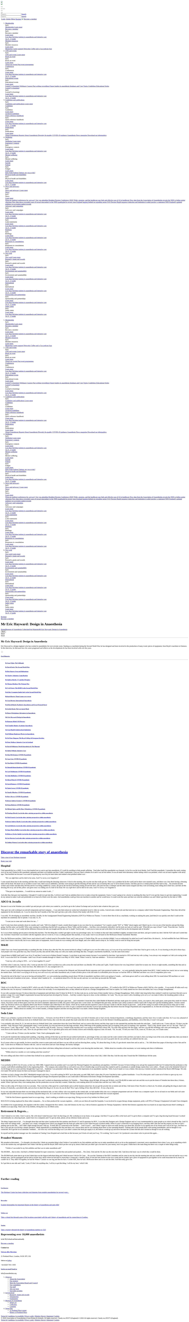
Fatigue (7, 165)
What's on (13, 1303)
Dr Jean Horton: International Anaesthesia (18, 700)
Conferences (9, 66)
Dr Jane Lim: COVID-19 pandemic (16, 759)
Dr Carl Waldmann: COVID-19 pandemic (18, 771)
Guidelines (9, 106)
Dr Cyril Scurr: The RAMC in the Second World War (21, 688)
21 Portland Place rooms (18, 1310)
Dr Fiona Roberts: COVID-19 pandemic (17, 805)
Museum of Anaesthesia (13, 629)
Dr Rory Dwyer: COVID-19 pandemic (16, 796)
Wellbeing (8, 137)
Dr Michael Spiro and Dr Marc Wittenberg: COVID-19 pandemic (25, 809)
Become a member (11, 29)
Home (3, 629)
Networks (27, 49)
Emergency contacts (12, 143)
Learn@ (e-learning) (12, 86)
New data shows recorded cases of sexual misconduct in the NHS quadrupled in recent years (44, 202)
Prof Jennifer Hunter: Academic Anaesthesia (18, 725)
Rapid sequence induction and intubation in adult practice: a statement (141, 202)
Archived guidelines (12, 114)
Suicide (7, 163)
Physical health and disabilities (15, 175)
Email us (14, 1269)
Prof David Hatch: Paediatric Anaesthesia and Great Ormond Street (26, 705)
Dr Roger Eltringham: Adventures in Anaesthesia (20, 713)
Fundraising (14, 1299)
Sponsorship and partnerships (15, 295)
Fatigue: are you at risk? (27, 173)
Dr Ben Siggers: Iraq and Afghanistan (16, 671)
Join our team (14, 1289)
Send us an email (6, 1269)
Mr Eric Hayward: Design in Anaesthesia (53, 629)
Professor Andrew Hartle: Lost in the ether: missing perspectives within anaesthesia (30, 821)
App (50, 49)
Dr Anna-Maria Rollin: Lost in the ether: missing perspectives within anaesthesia (30, 830)
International (9, 283)
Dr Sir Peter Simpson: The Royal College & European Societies (24, 738)
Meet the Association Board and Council (24, 1283)
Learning (13, 1306)
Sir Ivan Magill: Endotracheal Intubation (18, 730)
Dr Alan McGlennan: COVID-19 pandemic (18, 755)
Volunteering (14, 1297)
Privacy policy (29, 1316)
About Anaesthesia (31, 135)
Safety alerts (9, 306)
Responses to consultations (14, 241)
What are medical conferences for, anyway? (20, 200)
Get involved (9, 1293)
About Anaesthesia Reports (14, 135)
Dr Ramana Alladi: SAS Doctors (15, 721)
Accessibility (19, 1316)
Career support (18, 49)
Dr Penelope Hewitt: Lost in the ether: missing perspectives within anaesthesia (29, 813)
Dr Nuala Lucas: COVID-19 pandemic (17, 788)
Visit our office (5, 1252)
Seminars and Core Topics (79, 86)
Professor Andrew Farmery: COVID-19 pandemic (20, 801)
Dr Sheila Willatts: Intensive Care (15, 750)
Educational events (11, 78)
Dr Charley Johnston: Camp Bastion (16, 675)
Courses (30, 86)
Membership (9, 23)
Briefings (8, 230)
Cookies (56, 1316)
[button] (2, 6)
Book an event (10, 57)
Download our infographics (97, 135)
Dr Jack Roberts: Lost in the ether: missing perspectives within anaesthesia (28, 826)
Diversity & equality (45, 135)
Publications (9, 127)
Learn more (9, 35)
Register (18, 19)
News (7, 192)
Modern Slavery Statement (44, 1316)
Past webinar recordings (41, 86)
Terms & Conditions (8, 1316)
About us (8, 1277)
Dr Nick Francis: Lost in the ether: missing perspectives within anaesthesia (28, 817)
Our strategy (14, 1281)
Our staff (13, 1287)
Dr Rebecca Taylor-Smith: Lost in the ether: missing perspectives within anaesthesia (31, 834)
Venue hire (9, 1308)
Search (24, 14)
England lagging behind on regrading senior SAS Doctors (96, 202)
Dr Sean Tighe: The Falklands (14, 663)
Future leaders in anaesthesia (60, 86)
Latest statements (11, 218)
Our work (8, 253)
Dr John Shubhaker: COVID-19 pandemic (18, 776)
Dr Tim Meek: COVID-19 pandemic (16, 763)
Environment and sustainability (16, 271)
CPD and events (11, 51)
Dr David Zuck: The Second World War (17, 667)
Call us (9, 1260)
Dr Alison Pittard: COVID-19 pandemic (17, 780)
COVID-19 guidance (59, 135)
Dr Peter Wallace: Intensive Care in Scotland (19, 742)
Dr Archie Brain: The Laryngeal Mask (17, 709)
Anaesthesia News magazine (77, 135)
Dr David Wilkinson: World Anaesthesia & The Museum (22, 746)
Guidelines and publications (14, 100)
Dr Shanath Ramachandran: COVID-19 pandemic (20, 767)
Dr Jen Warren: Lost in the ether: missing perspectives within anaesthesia (27, 838)
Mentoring (9, 49)
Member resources (11, 41)
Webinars (23, 86)
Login (3, 19)
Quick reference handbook (14, 116)
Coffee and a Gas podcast (40, 49)
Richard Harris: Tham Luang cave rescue (18, 696)
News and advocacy (12, 186)
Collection (25, 629)
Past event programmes (26, 64)
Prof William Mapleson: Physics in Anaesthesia (19, 734)
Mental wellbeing (11, 155)
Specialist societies (16, 1291)
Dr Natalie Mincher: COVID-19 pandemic (18, 792)
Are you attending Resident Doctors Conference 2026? (55, 200)
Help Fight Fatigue (12, 173)
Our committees (15, 1285)
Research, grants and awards (15, 259)
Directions (13, 1252)
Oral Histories (34, 629)
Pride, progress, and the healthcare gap (87, 200)
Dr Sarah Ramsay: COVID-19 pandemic (17, 784)
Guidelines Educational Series (98, 86)
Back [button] (3, 631)
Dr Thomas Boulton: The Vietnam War (17, 684)
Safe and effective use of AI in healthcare (115, 200)
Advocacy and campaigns (14, 206)
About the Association (17, 1279)
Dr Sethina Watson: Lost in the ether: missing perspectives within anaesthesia (28, 842)
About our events (11, 64)
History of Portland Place (18, 1312)
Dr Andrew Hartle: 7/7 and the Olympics (17, 680)
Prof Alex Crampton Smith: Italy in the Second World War (23, 692)
